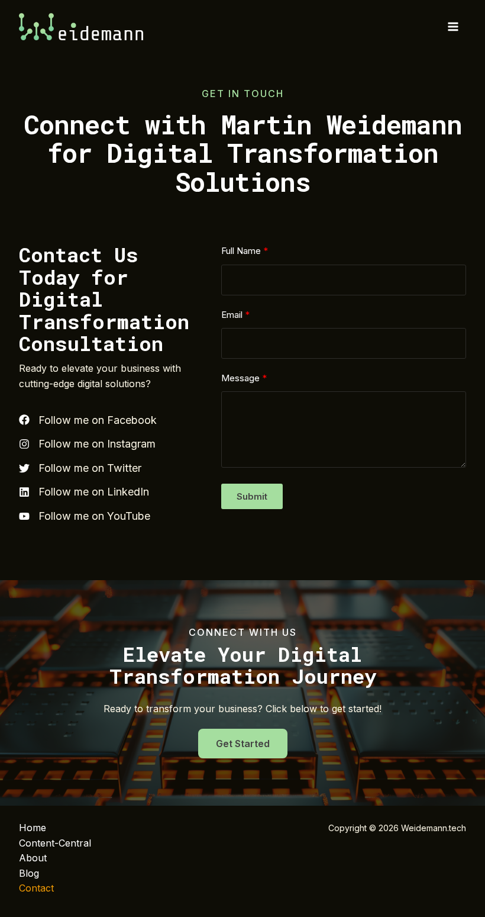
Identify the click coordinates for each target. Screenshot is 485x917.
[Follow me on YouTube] (84, 516)
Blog (29, 873)
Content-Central (55, 843)
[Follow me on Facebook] (88, 420)
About (33, 858)
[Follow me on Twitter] (80, 468)
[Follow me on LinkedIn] (84, 492)
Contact (36, 888)
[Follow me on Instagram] (87, 444)
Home (32, 828)
